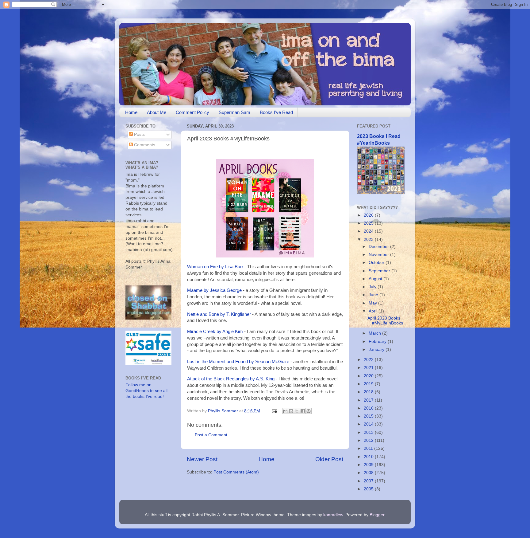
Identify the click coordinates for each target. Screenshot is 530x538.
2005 (369, 489)
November (379, 254)
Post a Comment (211, 435)
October (377, 262)
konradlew (333, 514)
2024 (369, 231)
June (374, 295)
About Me (156, 112)
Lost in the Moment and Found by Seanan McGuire (238, 361)
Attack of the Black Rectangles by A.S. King (231, 378)
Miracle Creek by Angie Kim (215, 331)
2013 (369, 432)
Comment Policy (192, 112)
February (378, 341)
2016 (369, 408)
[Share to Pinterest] (308, 411)
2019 (369, 384)
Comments (144, 145)
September (380, 271)
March (375, 333)
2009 (369, 464)
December (379, 246)
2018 (369, 392)
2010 (369, 456)
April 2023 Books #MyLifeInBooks (385, 320)
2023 (369, 239)
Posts (139, 134)
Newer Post (202, 459)
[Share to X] (297, 411)
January (377, 349)
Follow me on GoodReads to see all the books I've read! (146, 391)
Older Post (329, 459)
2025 (369, 223)
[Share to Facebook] (303, 411)
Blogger (377, 514)
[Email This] (285, 411)
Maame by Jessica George (214, 290)
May (373, 303)
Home (131, 112)
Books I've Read (276, 112)
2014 (369, 424)
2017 (369, 400)
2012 (369, 440)
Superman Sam (234, 112)
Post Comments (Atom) (236, 472)
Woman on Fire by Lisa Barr (215, 266)
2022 (369, 359)
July (373, 287)
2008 (369, 472)
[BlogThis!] (291, 411)
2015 (369, 416)
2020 (369, 376)
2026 (369, 215)
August (376, 279)
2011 (369, 448)
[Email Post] (274, 411)
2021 (369, 367)
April (373, 311)
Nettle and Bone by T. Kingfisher (219, 314)
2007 (369, 481)
